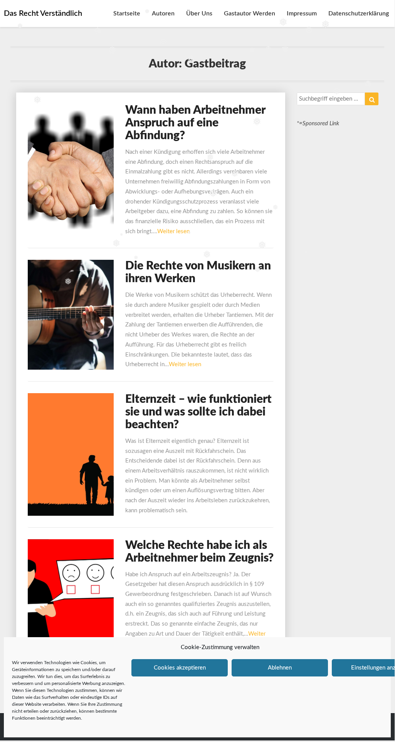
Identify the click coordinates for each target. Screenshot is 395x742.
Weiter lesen (173, 231)
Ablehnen (280, 668)
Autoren (163, 13)
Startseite (126, 13)
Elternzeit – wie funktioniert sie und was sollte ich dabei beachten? (198, 412)
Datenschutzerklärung (358, 13)
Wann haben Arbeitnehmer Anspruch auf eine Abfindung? (195, 122)
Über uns (199, 13)
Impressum (302, 13)
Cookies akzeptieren (180, 668)
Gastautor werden (249, 13)
